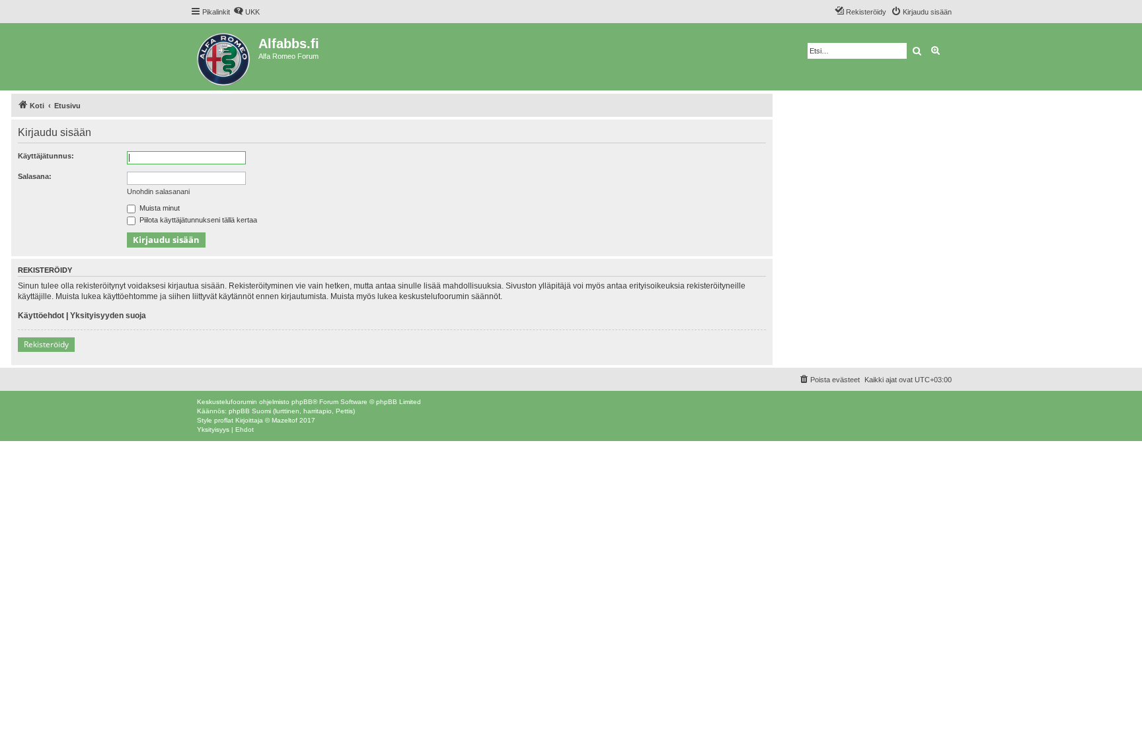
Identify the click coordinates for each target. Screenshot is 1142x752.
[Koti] (224, 56)
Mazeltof (284, 420)
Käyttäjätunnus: (46, 156)
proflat (223, 420)
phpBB (302, 401)
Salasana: (35, 176)
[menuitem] (246, 12)
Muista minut (158, 208)
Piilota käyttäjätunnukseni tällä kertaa (197, 220)
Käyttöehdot (41, 315)
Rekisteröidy (46, 344)
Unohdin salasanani (158, 191)
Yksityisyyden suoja (108, 315)
